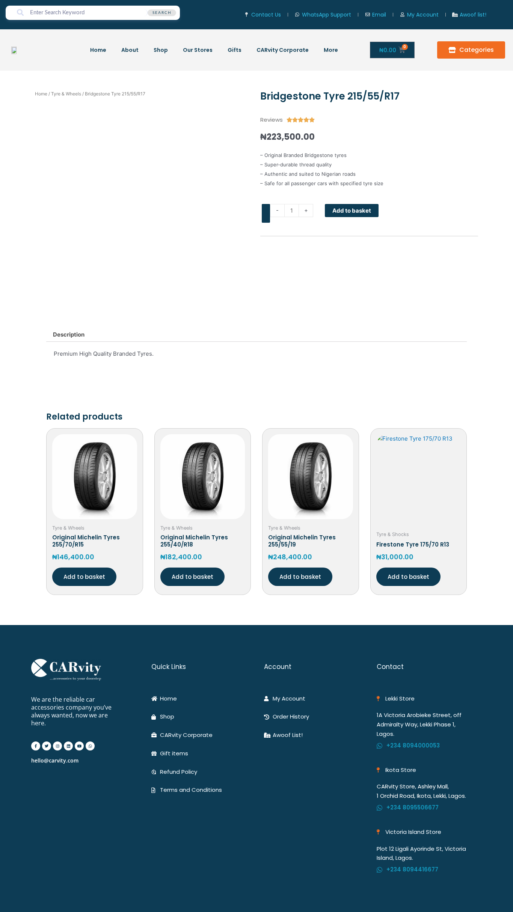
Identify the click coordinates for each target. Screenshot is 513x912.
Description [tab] (68, 334)
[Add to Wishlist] (266, 213)
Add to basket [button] (84, 577)
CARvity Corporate (282, 50)
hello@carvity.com (54, 760)
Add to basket (351, 210)
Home (98, 50)
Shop (161, 50)
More (331, 50)
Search (162, 13)
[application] (341, 49)
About (130, 50)
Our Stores (198, 50)
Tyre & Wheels (66, 94)
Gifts (234, 50)
